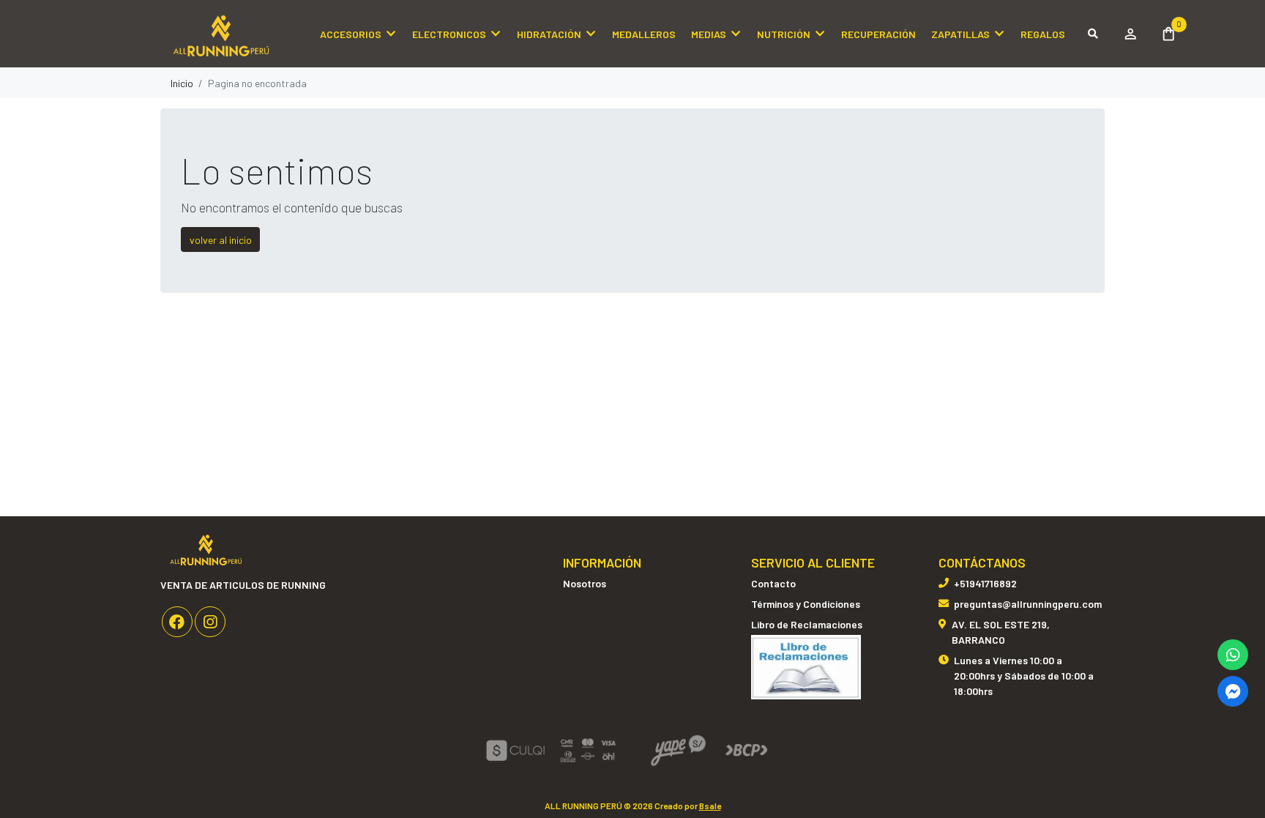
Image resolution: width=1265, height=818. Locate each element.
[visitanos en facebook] (177, 621)
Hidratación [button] (549, 34)
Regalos (1042, 34)
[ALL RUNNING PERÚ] (233, 34)
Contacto (773, 583)
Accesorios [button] (350, 34)
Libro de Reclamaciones (806, 624)
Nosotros (584, 583)
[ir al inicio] (206, 548)
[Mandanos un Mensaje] (1232, 691)
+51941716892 (985, 583)
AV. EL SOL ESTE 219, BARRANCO (1001, 632)
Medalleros (644, 34)
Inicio (182, 83)
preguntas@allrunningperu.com (1028, 604)
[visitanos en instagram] (210, 621)
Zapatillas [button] (960, 34)
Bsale (710, 805)
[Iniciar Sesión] (1129, 33)
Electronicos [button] (449, 34)
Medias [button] (708, 34)
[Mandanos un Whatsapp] (1232, 654)
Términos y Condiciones (805, 604)
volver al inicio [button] (221, 240)
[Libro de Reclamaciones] (806, 666)
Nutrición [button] (783, 34)
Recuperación (878, 34)
